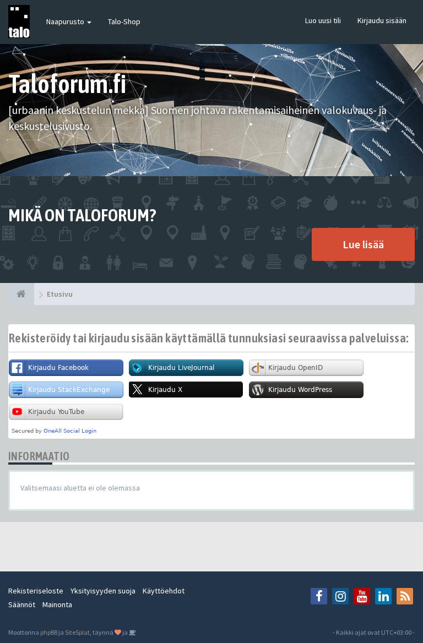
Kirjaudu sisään (381, 20)
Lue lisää (363, 244)
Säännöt (21, 604)
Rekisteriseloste (35, 591)
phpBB (48, 632)
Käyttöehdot (164, 591)
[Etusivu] (21, 294)
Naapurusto (66, 21)
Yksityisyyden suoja (102, 591)
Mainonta (57, 604)
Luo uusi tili (323, 20)
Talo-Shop (124, 21)
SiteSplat (77, 632)
